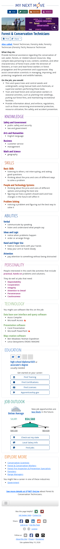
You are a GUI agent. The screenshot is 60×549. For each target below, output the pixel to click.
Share (16, 39)
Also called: (7, 44)
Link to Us (24, 525)
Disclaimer (40, 539)
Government (13, 482)
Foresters (12, 471)
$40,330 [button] (14, 430)
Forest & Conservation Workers (22, 465)
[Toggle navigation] (6, 503)
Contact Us (37, 515)
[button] (25, 320)
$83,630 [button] (46, 430)
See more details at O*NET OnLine (22, 491)
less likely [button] (36, 412)
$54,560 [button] (30, 419)
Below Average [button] (16, 413)
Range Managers (15, 474)
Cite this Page (34, 525)
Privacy (31, 539)
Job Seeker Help (25, 515)
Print (7, 39)
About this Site (21, 539)
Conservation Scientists (18, 462)
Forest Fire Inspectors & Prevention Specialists (29, 468)
